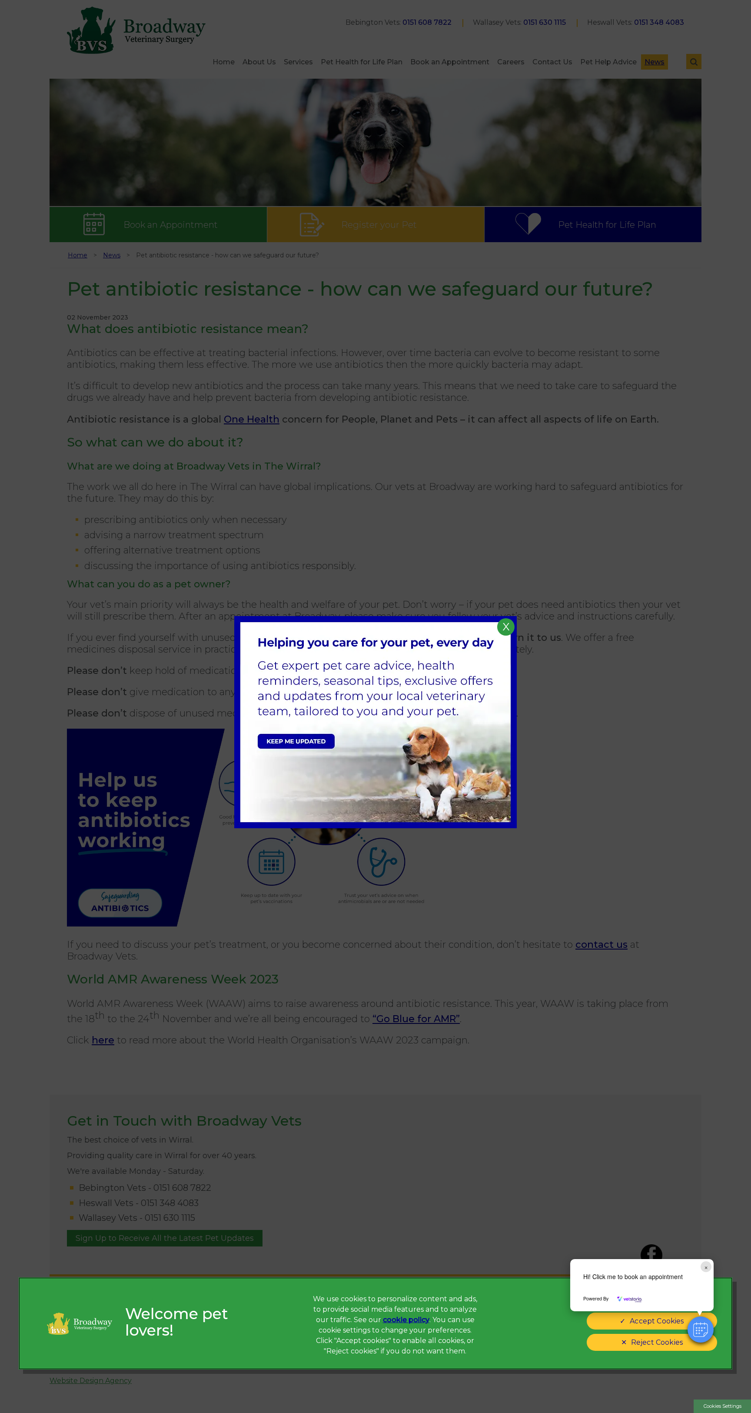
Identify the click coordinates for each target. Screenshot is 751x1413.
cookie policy (406, 1320)
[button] (701, 1329)
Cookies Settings (722, 1406)
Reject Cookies (657, 1342)
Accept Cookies (657, 1321)
